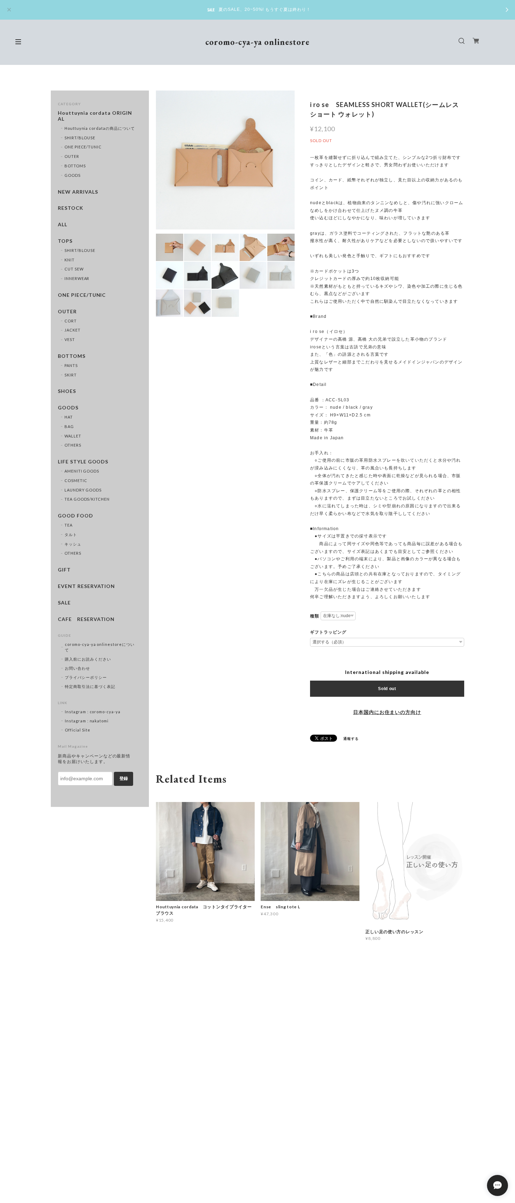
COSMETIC (75, 480)
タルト (70, 534)
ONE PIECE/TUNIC (83, 147)
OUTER (71, 156)
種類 (314, 616)
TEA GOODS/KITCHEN (87, 499)
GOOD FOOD (75, 516)
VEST (69, 339)
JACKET (72, 330)
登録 (123, 778)
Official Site (77, 730)
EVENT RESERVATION (86, 586)
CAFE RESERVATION (86, 619)
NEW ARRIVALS (78, 192)
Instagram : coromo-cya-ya (93, 711)
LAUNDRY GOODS (83, 490)
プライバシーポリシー (86, 677)
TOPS (65, 241)
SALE (64, 603)
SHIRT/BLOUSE (80, 137)
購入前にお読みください (88, 659)
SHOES (67, 391)
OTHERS (72, 445)
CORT (70, 321)
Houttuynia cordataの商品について (99, 128)
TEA (68, 525)
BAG (69, 426)
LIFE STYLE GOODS (83, 462)
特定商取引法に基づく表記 (90, 686)
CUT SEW (74, 269)
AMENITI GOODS (81, 471)
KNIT (69, 260)
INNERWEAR (77, 278)
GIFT (64, 570)
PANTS (71, 365)
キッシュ (72, 544)
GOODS (72, 175)
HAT (68, 417)
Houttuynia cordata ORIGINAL (95, 116)
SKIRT (70, 375)
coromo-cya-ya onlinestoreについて (100, 647)
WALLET (72, 436)
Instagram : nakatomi (87, 721)
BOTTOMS (75, 165)
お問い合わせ (77, 668)
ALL (62, 224)
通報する (351, 738)
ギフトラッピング (328, 632)
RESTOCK (70, 208)
